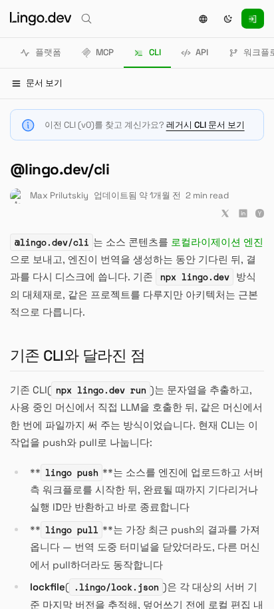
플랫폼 (48, 52)
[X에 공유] (225, 213)
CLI (155, 52)
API (202, 52)
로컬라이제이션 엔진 (217, 242)
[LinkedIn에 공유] (243, 213)
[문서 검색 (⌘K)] (86, 19)
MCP (105, 52)
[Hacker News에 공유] (259, 213)
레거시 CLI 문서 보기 (205, 124)
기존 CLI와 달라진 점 (83, 355)
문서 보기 (44, 83)
